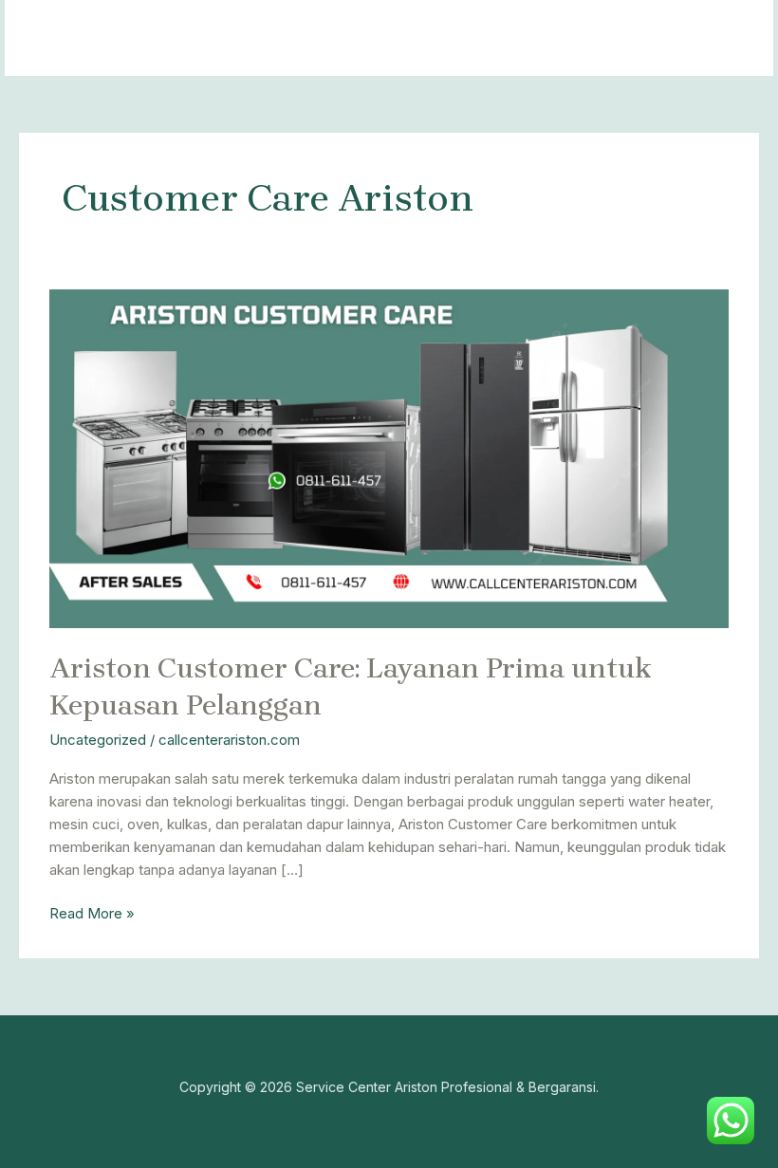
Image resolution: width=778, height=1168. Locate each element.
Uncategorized (97, 740)
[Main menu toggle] (734, 38)
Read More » (92, 912)
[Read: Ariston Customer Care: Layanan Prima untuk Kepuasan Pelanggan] (389, 458)
